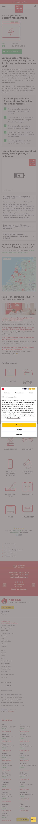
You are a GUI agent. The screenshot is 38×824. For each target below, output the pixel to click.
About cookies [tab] (19, 392)
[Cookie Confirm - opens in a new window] (29, 389)
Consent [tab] (6, 392)
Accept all (19, 425)
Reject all (19, 434)
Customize (19, 429)
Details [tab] (31, 392)
